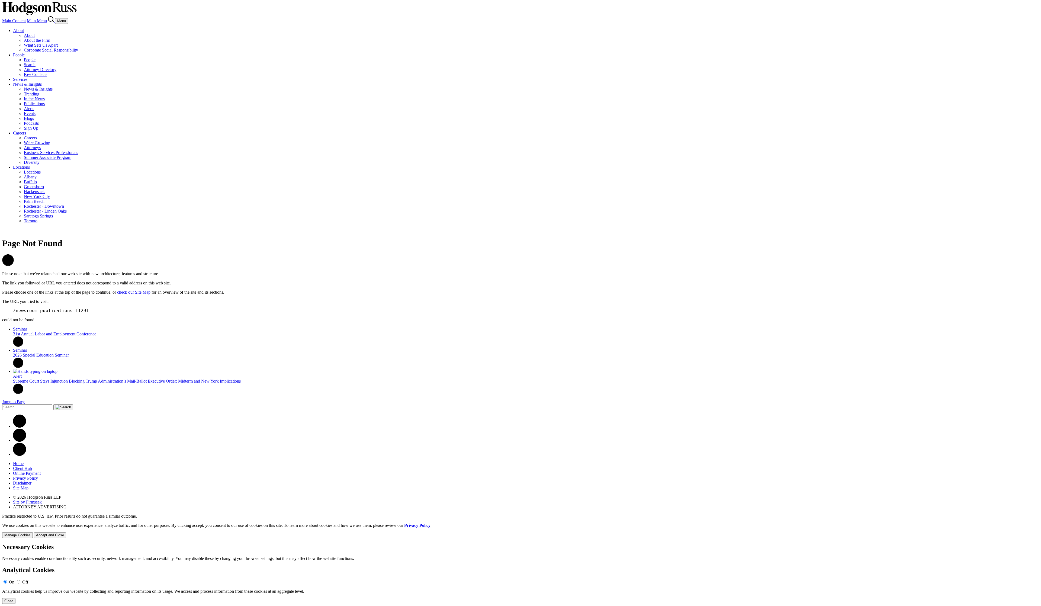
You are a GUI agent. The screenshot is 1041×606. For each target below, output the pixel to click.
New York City (37, 196)
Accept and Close (50, 535)
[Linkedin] (19, 426)
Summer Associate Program (47, 157)
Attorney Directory (40, 69)
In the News (34, 99)
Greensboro (34, 186)
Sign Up (31, 128)
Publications (34, 103)
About (18, 30)
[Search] (51, 20)
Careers (19, 133)
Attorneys (32, 147)
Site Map (20, 488)
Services (20, 79)
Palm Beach (34, 201)
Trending (31, 94)
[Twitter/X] (19, 440)
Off (25, 582)
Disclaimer (22, 483)
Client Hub (22, 468)
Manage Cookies (17, 535)
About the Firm (37, 40)
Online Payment (27, 473)
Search (30, 64)
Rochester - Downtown (44, 206)
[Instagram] (19, 454)
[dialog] (520, 530)
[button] (8, 264)
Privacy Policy (25, 478)
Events (30, 113)
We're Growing (37, 142)
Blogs (29, 118)
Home (18, 463)
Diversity (32, 162)
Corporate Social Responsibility (51, 50)
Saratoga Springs (38, 216)
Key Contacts (35, 74)
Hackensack (34, 191)
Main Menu (37, 20)
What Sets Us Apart (41, 45)
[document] (520, 573)
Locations (21, 167)
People (19, 55)
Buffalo (30, 181)
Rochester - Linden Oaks (45, 211)
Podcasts (31, 123)
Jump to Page (13, 401)
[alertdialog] (520, 573)
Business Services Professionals (51, 152)
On (11, 582)
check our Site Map (133, 292)
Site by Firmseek (27, 502)
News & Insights (27, 84)
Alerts (29, 108)
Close (8, 601)
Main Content (14, 20)
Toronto (30, 221)
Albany (30, 177)
